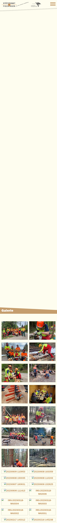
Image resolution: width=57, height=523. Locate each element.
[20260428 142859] (42, 330)
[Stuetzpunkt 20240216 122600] (14, 436)
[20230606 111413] (14, 491)
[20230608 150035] (14, 478)
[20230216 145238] (42, 520)
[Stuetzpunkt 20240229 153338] (42, 415)
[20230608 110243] (42, 478)
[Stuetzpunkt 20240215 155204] (14, 458)
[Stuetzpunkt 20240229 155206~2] (14, 415)
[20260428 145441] (14, 330)
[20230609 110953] (14, 472)
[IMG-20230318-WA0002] (14, 511)
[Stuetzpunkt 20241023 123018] (42, 394)
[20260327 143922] (14, 351)
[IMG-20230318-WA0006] (42, 492)
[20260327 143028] (42, 351)
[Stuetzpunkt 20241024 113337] (42, 373)
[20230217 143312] (14, 520)
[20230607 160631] (14, 484)
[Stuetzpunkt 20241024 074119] (14, 394)
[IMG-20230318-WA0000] (42, 458)
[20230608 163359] (42, 472)
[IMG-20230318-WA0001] (42, 511)
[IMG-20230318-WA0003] (42, 502)
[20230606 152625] (42, 484)
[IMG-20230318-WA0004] (14, 502)
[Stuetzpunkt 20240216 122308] (42, 436)
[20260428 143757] (14, 373)
